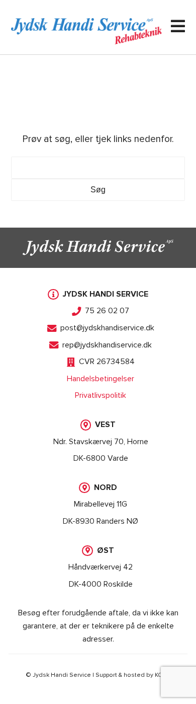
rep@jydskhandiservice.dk (107, 345)
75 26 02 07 (107, 311)
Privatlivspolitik (100, 395)
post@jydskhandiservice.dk (107, 328)
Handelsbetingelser (100, 379)
